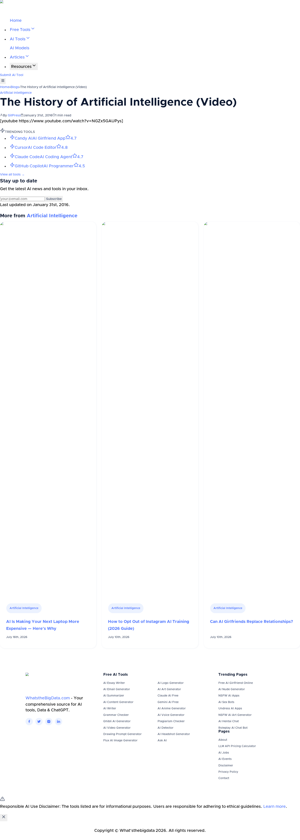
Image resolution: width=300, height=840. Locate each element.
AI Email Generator (116, 689)
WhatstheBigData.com (48, 698)
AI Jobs (223, 752)
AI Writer (109, 708)
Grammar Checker (116, 715)
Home (16, 21)
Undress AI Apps (230, 708)
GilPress (14, 115)
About (222, 739)
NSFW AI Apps (228, 695)
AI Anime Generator (172, 708)
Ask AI (162, 740)
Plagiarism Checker (171, 721)
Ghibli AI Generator (117, 721)
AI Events (225, 759)
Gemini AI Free (168, 702)
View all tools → (12, 174)
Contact (223, 778)
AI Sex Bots (226, 702)
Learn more (274, 807)
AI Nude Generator (231, 689)
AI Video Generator (117, 727)
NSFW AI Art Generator (235, 715)
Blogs (14, 87)
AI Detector (165, 727)
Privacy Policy (228, 771)
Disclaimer (225, 765)
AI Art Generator (169, 689)
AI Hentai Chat (228, 721)
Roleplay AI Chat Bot (233, 727)
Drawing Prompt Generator (122, 734)
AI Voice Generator (171, 715)
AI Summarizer (113, 695)
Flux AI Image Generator (120, 740)
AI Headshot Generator (174, 734)
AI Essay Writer (114, 683)
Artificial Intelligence (16, 92)
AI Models (19, 48)
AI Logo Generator (171, 683)
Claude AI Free (168, 695)
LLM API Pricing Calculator (237, 746)
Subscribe (54, 199)
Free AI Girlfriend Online (235, 683)
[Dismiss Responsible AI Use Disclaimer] (3, 817)
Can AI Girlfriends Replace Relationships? (251, 622)
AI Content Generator (118, 702)
